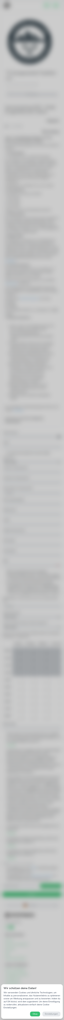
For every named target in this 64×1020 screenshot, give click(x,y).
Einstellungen (51, 1013)
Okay (35, 1013)
